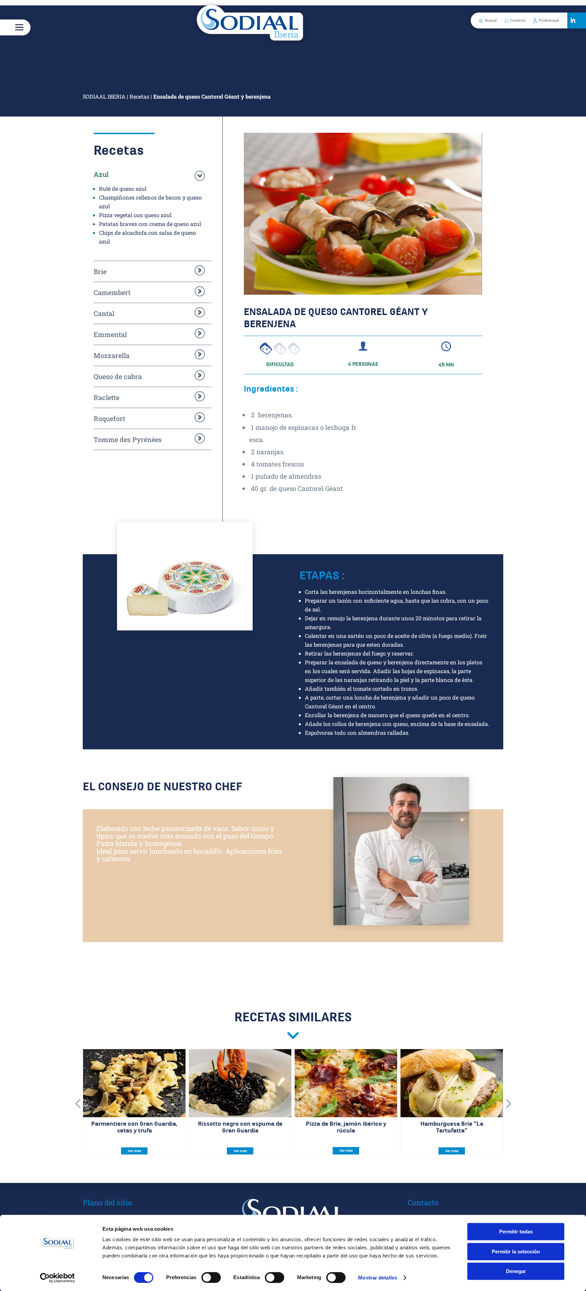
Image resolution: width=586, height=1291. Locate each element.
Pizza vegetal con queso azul (135, 214)
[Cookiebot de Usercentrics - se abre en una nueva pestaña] (57, 1278)
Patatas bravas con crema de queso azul (150, 223)
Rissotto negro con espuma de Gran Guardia (240, 1127)
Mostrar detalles (377, 1277)
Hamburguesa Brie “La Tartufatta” (452, 1127)
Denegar (516, 1271)
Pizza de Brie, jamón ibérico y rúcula (346, 1127)
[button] (77, 1104)
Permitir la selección (516, 1251)
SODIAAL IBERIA (104, 96)
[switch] (211, 1277)
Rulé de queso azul (122, 188)
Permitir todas (516, 1231)
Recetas (139, 96)
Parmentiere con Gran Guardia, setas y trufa (134, 1127)
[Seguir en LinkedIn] (572, 20)
